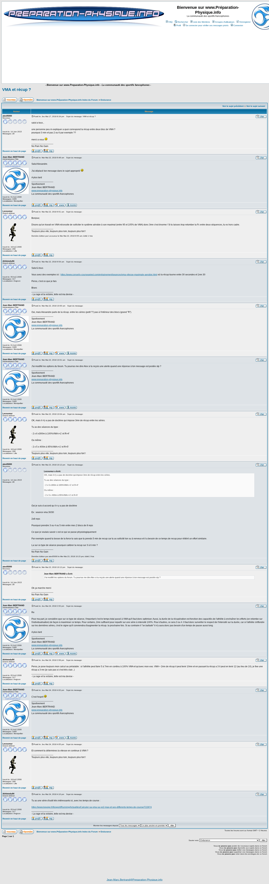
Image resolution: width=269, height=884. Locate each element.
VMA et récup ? (16, 89)
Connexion (238, 25)
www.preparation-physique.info (46, 190)
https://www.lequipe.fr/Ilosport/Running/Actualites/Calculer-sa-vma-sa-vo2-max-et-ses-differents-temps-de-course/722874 (91, 807)
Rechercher (183, 22)
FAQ (171, 22)
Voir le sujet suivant (255, 106)
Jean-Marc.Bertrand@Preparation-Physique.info (134, 879)
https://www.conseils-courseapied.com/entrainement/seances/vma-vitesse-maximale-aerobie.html (109, 274)
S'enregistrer (245, 22)
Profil (178, 25)
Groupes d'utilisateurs (224, 22)
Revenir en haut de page (14, 151)
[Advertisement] (76, 72)
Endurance (106, 100)
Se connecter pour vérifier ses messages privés (207, 25)
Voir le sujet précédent (233, 106)
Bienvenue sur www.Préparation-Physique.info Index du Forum (67, 100)
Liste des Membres (201, 22)
